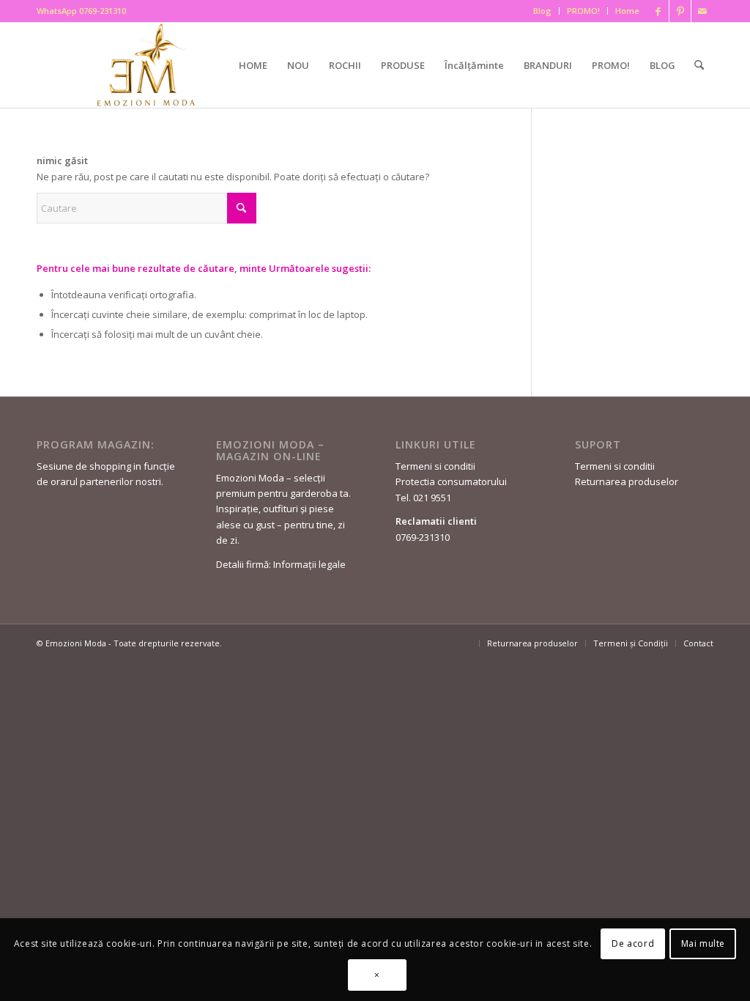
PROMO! (583, 10)
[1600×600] (149, 65)
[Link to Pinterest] (680, 11)
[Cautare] (699, 65)
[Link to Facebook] (658, 11)
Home (627, 10)
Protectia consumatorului (451, 481)
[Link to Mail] (702, 11)
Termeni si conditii (435, 466)
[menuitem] (543, 11)
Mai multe (703, 943)
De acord (633, 943)
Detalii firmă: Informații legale (281, 564)
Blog (542, 10)
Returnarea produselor (626, 481)
